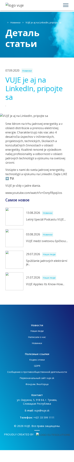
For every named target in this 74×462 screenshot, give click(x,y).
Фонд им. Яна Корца (37, 384)
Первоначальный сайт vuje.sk (37, 378)
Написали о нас (37, 337)
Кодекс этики (37, 359)
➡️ (9, 178)
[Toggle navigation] (65, 5)
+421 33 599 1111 (43, 417)
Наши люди (37, 331)
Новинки (15, 22)
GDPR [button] (37, 365)
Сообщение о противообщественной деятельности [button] (37, 372)
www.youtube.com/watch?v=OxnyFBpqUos (33, 193)
